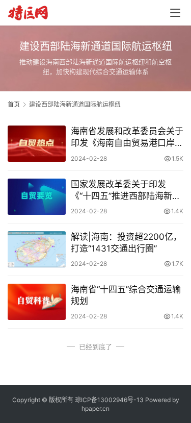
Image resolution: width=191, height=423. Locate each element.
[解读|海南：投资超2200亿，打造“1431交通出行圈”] (37, 249)
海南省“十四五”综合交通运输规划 (126, 295)
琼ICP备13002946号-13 (109, 400)
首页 (14, 104)
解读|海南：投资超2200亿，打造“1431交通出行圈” (126, 243)
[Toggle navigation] (175, 13)
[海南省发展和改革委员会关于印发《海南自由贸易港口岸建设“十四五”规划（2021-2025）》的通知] (37, 144)
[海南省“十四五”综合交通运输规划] (37, 302)
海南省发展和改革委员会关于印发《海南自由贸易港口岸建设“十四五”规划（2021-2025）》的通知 (127, 137)
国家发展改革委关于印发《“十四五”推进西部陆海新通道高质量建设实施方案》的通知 (127, 190)
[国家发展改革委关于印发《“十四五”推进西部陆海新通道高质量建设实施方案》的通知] (37, 197)
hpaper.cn (95, 408)
